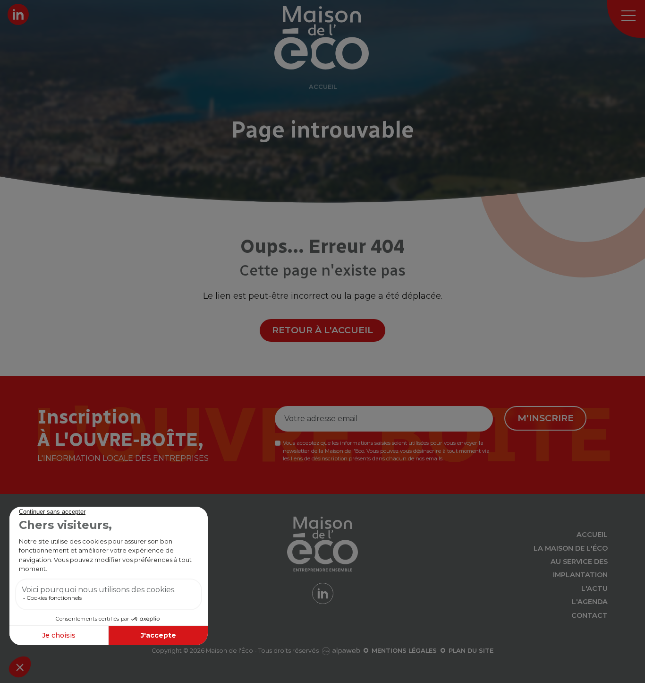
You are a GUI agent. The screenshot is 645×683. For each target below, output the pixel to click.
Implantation (580, 575)
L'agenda (590, 601)
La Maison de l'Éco (571, 548)
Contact (589, 615)
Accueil (592, 534)
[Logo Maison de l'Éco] (333, 38)
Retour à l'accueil (322, 330)
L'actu (594, 588)
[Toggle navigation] (626, 19)
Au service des (579, 561)
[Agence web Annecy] (340, 650)
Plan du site (471, 650)
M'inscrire (546, 418)
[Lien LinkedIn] (18, 14)
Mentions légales (404, 650)
